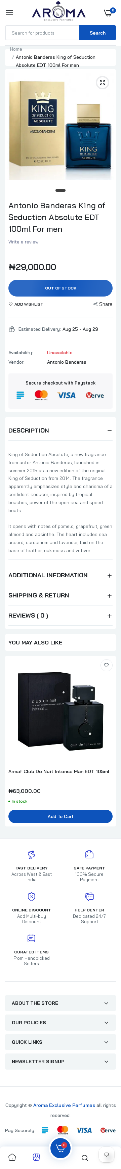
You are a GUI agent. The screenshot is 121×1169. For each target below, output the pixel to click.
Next (107, 744)
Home (16, 49)
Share (106, 304)
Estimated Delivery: (39, 329)
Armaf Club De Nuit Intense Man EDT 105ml (58, 771)
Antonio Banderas (66, 362)
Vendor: (16, 362)
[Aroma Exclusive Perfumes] (59, 12)
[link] (106, 665)
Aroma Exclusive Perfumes (64, 1105)
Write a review (23, 241)
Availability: (20, 353)
